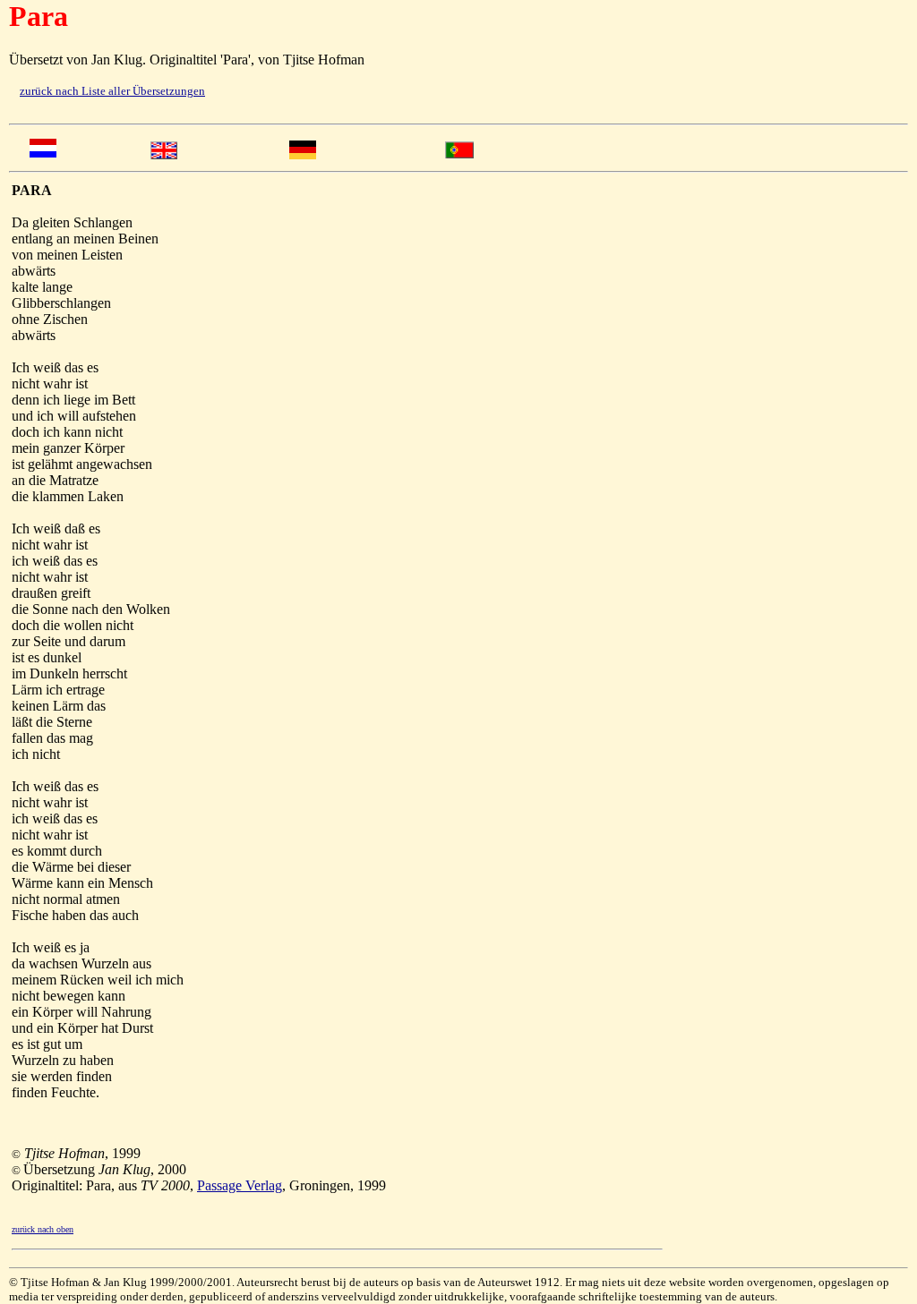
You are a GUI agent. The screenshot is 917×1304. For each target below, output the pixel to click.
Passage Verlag (239, 1185)
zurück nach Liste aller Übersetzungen (112, 91)
